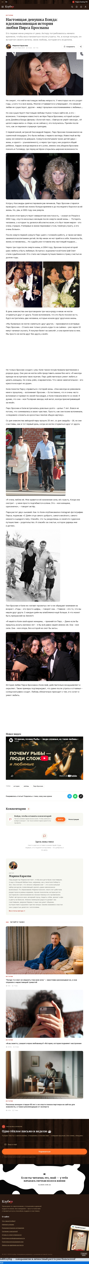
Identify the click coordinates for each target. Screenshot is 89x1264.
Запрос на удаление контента (12, 1245)
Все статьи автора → (17, 911)
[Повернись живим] (84, 1254)
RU (6, 2)
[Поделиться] (80, 46)
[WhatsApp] (75, 796)
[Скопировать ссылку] (81, 796)
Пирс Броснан (38, 786)
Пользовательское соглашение (13, 1228)
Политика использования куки (12, 1242)
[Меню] (2, 7)
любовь (26, 786)
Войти (60, 819)
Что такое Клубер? (8, 1221)
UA (2, 2)
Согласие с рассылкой (10, 1231)
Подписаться (44, 1152)
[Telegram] (69, 796)
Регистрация (73, 819)
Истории (9, 15)
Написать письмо (8, 1224)
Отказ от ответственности (11, 1235)
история (16, 786)
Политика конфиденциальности (13, 1238)
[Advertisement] (44, 353)
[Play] (73, 2)
